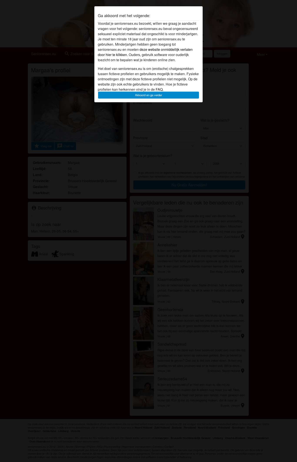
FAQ (159, 89)
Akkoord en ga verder (148, 95)
